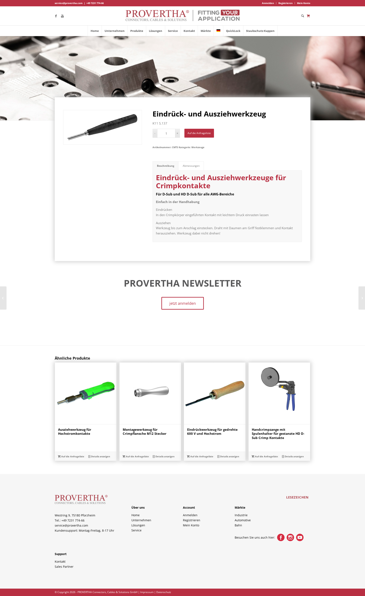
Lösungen (138, 525)
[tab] (165, 166)
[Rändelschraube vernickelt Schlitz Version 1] (3, 298)
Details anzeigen (100, 456)
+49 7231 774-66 (95, 3)
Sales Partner (64, 567)
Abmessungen (191, 166)
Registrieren (285, 3)
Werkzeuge (197, 147)
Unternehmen (141, 520)
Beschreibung (165, 166)
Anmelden (268, 3)
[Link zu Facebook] (56, 16)
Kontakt (60, 561)
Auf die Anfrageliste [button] (72, 456)
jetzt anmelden (182, 303)
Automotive (243, 520)
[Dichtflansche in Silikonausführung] (361, 298)
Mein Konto (303, 3)
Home (135, 515)
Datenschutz (163, 592)
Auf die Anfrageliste (199, 133)
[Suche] (301, 15)
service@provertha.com (69, 3)
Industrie (241, 515)
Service (136, 530)
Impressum (147, 592)
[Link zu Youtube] (62, 16)
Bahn (238, 525)
